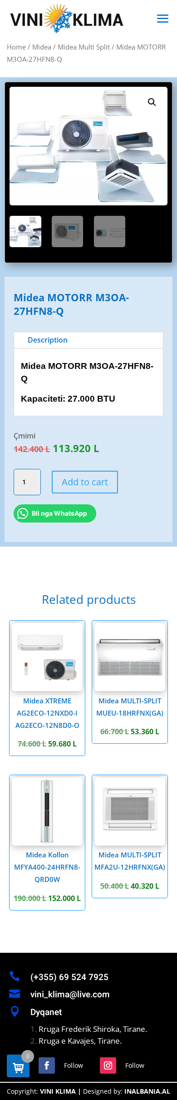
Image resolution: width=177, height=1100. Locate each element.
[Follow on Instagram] (108, 1065)
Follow (73, 1065)
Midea (41, 46)
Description (48, 340)
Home (16, 46)
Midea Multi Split (84, 46)
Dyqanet (46, 1012)
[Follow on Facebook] (47, 1065)
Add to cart (85, 482)
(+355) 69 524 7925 (69, 977)
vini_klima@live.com (70, 994)
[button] (152, 102)
